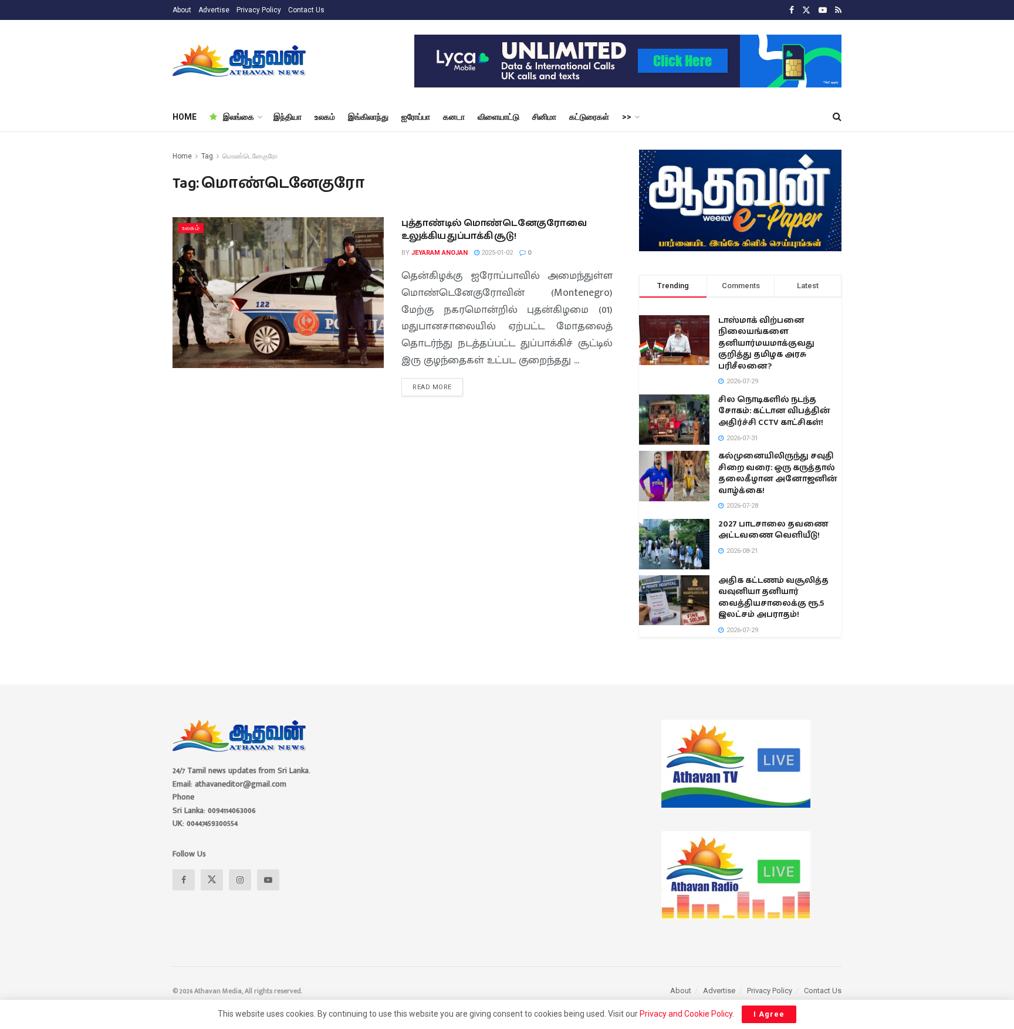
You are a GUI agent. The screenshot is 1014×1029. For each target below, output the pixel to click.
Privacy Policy (258, 10)
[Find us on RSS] (838, 10)
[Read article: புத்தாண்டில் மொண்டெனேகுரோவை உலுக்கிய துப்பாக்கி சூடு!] (278, 292)
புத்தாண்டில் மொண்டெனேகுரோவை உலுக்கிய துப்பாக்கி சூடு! (494, 230)
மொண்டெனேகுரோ (250, 156)
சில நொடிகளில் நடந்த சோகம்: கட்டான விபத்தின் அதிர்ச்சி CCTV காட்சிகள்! (774, 411)
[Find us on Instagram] (240, 879)
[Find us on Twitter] (806, 10)
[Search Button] (837, 116)
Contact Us (306, 10)
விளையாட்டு (498, 117)
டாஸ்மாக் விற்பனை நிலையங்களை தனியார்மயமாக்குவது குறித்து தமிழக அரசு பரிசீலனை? (766, 343)
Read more (438, 384)
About (182, 10)
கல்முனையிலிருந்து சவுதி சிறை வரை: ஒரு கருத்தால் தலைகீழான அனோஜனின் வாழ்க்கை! (777, 473)
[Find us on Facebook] (791, 10)
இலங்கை (238, 117)
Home (182, 156)
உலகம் (325, 117)
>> (626, 117)
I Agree (769, 1014)
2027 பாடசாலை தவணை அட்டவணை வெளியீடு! (773, 530)
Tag (207, 156)
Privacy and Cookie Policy (686, 1013)
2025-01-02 (496, 253)
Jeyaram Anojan (439, 253)
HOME (185, 117)
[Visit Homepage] (240, 61)
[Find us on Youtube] (823, 10)
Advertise (213, 10)
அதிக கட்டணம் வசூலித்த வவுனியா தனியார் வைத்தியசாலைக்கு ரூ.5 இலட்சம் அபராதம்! (773, 598)
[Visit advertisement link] (627, 61)
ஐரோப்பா (415, 117)
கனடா (454, 117)
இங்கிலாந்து (368, 117)
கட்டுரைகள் (589, 117)
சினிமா (544, 117)
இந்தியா (287, 117)
